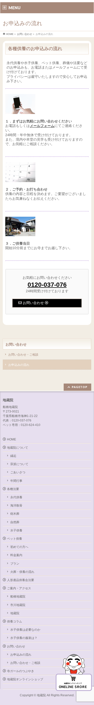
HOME (11, 439)
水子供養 (16, 530)
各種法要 (13, 489)
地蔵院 (14, 613)
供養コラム (14, 621)
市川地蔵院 (17, 605)
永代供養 (16, 497)
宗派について (19, 464)
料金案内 (16, 555)
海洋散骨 (16, 505)
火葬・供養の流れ (22, 572)
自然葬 (14, 522)
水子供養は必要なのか (25, 629)
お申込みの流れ (18, 365)
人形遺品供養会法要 (20, 580)
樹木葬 (14, 513)
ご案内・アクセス (19, 588)
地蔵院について (17, 447)
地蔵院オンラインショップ (25, 679)
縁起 (13, 456)
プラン (14, 563)
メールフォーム (42, 126)
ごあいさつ (17, 472)
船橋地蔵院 (17, 596)
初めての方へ (19, 547)
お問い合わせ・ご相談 (23, 354)
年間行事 (16, 481)
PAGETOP (79, 387)
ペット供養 (14, 538)
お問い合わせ (16, 344)
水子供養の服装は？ (23, 638)
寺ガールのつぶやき (20, 671)
